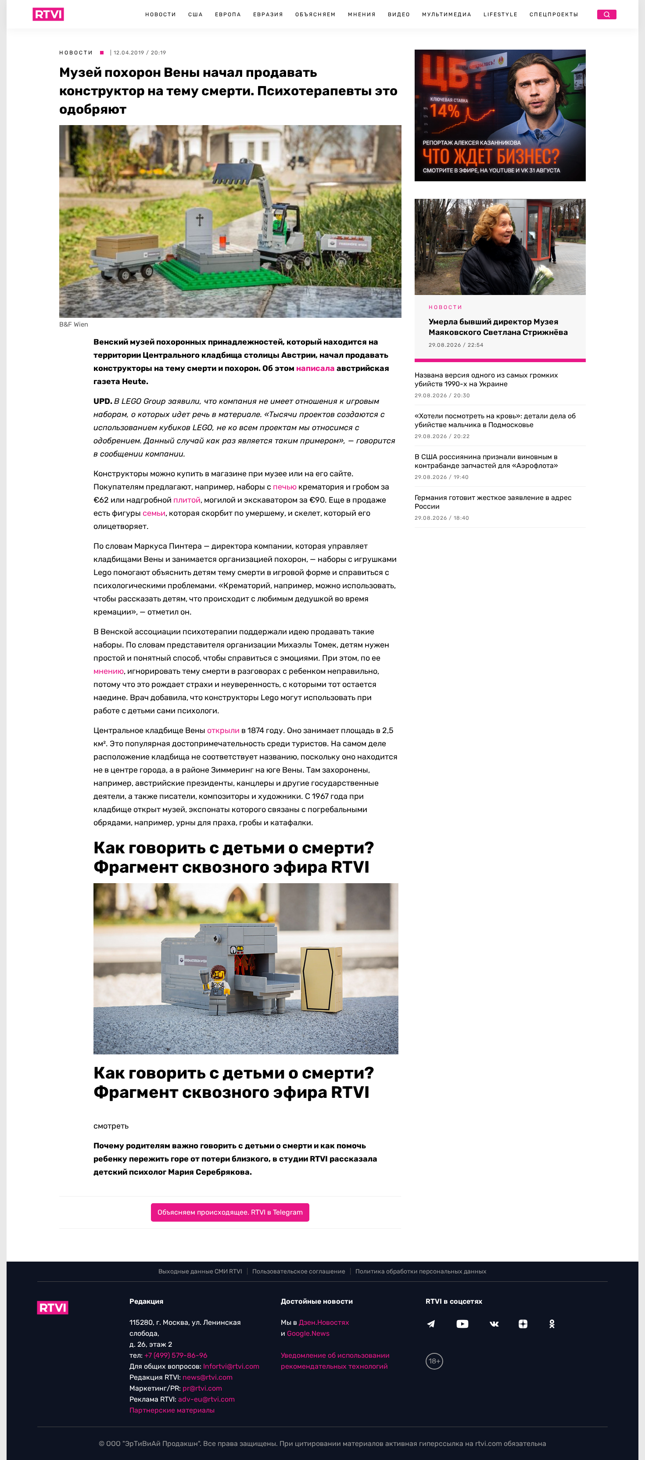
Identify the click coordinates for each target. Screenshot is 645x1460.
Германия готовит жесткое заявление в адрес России (493, 502)
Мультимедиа (447, 14)
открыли (223, 730)
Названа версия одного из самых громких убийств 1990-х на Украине (486, 379)
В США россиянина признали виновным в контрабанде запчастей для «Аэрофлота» (486, 461)
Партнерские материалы (172, 1410)
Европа (228, 14)
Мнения (362, 14)
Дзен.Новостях (324, 1322)
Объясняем (315, 14)
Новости (160, 14)
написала (315, 368)
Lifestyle (501, 14)
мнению (108, 671)
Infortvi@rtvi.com (231, 1366)
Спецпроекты (554, 14)
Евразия (268, 14)
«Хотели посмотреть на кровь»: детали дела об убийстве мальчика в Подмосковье (495, 420)
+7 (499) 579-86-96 (176, 1355)
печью (285, 487)
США (195, 14)
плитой (187, 500)
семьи (154, 513)
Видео (399, 14)
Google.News (308, 1333)
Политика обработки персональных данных (421, 1271)
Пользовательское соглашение (298, 1271)
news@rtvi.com (208, 1377)
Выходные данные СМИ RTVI (200, 1271)
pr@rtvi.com (202, 1388)
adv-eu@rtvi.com (206, 1399)
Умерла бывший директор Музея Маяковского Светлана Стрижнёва (498, 327)
